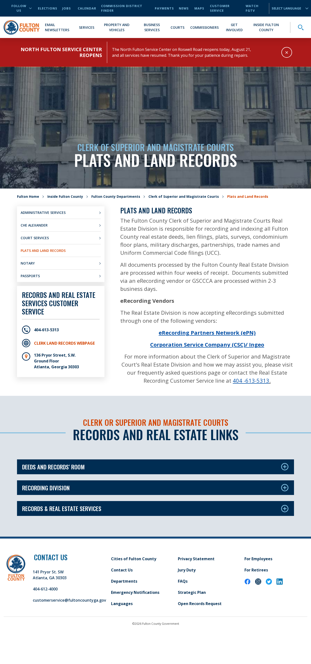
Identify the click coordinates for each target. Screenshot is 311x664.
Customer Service (220, 8)
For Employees (258, 558)
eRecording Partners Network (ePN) (207, 332)
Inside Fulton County (266, 27)
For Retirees (256, 570)
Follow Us (18, 8)
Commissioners (204, 27)
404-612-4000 (45, 589)
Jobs (66, 8)
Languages (122, 603)
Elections (47, 8)
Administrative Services (43, 212)
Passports (30, 276)
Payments (164, 8)
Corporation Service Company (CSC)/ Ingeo (207, 344)
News (184, 8)
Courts (177, 27)
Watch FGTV (252, 8)
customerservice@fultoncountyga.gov (69, 600)
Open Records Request (200, 603)
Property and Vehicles (117, 27)
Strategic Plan (192, 592)
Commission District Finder (121, 8)
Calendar (87, 8)
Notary (28, 263)
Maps (199, 8)
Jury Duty (187, 570)
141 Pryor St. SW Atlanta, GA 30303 (50, 574)
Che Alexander (34, 225)
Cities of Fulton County (133, 558)
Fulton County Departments (115, 196)
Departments (124, 581)
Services (86, 27)
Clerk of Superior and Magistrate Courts (183, 196)
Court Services (35, 238)
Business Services (152, 27)
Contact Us (122, 570)
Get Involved (234, 27)
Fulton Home (28, 196)
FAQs (183, 581)
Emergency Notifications (135, 592)
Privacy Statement (196, 558)
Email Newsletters (57, 27)
